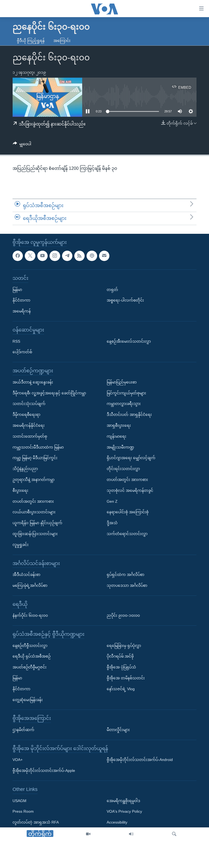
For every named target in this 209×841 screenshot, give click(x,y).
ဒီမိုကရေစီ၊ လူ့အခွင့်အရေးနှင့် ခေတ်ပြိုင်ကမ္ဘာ (49, 393)
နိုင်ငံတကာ (21, 300)
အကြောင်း (61, 40)
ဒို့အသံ (112, 523)
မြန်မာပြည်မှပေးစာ (122, 382)
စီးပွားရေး (20, 490)
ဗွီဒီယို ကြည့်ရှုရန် (31, 40)
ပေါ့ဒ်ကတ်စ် (22, 352)
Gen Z (112, 501)
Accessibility (117, 822)
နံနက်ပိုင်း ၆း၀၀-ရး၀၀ (30, 615)
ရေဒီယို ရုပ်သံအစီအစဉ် (32, 656)
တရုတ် (112, 289)
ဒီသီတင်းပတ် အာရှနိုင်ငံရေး (129, 414)
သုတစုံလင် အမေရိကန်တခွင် (130, 490)
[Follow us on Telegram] (67, 255)
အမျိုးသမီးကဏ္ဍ (120, 447)
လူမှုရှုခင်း (21, 544)
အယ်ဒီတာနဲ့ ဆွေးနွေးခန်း (33, 382)
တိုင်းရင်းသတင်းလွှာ (123, 468)
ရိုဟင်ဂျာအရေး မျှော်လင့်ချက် (131, 458)
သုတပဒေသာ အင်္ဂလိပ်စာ (127, 585)
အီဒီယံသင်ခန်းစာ (26, 574)
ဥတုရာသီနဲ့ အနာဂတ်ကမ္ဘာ (33, 479)
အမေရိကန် (22, 311)
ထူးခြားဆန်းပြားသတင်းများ (35, 534)
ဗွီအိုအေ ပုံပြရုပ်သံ (121, 667)
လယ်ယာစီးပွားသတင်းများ (34, 512)
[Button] (22, 145)
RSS (16, 341)
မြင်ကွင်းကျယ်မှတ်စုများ (126, 393)
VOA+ (18, 759)
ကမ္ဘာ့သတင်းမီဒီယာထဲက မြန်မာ (38, 447)
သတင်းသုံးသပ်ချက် (29, 403)
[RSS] (79, 255)
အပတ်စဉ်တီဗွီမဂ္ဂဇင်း (30, 667)
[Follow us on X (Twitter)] (30, 255)
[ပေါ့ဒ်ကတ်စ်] (92, 255)
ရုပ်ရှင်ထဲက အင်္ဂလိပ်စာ (125, 574)
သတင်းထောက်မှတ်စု (30, 436)
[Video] (88, 834)
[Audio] (131, 834)
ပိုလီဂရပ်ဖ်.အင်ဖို (120, 656)
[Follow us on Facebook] (18, 255)
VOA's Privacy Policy (124, 811)
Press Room (23, 811)
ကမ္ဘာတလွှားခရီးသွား (124, 403)
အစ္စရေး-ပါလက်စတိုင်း (125, 300)
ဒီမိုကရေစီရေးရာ (26, 414)
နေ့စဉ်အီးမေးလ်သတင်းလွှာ (129, 341)
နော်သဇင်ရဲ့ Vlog (121, 689)
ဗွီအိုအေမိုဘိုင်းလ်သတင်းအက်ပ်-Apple (44, 770)
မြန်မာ (17, 289)
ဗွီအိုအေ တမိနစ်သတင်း (126, 678)
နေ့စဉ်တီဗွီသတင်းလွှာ (30, 645)
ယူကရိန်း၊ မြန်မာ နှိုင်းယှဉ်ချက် (37, 523)
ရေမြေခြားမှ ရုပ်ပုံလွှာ (124, 645)
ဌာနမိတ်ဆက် (23, 730)
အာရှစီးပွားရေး (119, 425)
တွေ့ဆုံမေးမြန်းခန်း (28, 699)
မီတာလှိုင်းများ (118, 730)
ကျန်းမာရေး (116, 436)
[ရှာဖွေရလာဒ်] (174, 834)
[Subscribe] (104, 255)
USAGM (19, 800)
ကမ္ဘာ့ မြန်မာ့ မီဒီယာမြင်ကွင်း (35, 458)
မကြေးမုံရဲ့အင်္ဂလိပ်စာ (30, 585)
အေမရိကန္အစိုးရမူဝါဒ (123, 800)
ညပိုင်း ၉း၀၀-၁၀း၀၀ (123, 615)
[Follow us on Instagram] (55, 255)
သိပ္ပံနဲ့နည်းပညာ (25, 468)
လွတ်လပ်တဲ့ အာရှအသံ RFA (36, 822)
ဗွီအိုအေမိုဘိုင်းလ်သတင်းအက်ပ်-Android (140, 759)
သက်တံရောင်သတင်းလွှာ (127, 534)
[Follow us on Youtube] (42, 255)
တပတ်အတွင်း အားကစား (33, 501)
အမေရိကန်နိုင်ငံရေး (29, 425)
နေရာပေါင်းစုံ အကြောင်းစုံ (128, 512)
